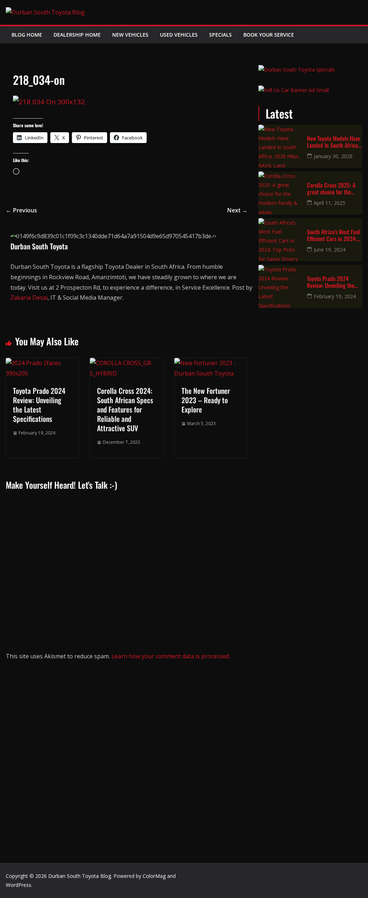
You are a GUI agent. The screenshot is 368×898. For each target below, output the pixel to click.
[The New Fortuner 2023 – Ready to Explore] (211, 363)
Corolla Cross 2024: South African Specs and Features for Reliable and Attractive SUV (125, 409)
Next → (237, 210)
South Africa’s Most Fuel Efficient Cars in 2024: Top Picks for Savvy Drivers (333, 235)
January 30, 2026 (333, 156)
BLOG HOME (27, 34)
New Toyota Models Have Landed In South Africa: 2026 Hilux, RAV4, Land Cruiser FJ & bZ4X (333, 142)
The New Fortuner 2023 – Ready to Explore (205, 400)
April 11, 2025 (329, 202)
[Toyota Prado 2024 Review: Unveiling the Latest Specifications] (42, 363)
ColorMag (154, 875)
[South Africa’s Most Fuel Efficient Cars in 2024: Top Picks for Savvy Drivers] (280, 239)
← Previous (21, 210)
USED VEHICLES (179, 34)
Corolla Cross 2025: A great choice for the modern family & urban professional (332, 188)
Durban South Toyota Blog (79, 875)
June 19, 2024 (329, 249)
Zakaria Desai (28, 297)
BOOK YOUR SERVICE (268, 34)
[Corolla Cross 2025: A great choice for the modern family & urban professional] (280, 193)
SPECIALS (220, 34)
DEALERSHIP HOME (77, 34)
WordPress (18, 884)
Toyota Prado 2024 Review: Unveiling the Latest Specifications (39, 404)
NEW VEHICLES (130, 34)
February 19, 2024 (335, 296)
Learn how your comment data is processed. (170, 656)
